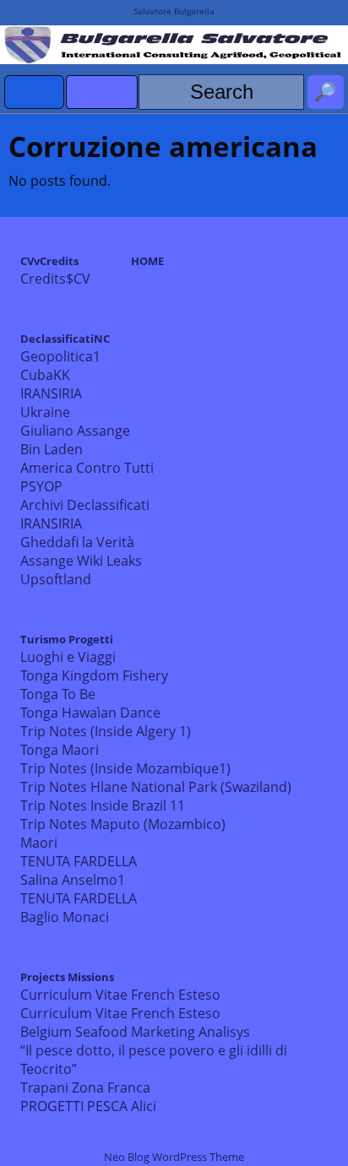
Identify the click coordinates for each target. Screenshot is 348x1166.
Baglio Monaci (64, 917)
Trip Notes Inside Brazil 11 (102, 805)
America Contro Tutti (87, 467)
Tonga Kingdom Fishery (94, 675)
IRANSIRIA (51, 393)
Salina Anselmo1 (72, 879)
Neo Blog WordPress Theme (174, 1156)
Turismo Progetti (66, 639)
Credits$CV (55, 278)
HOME (147, 260)
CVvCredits (49, 260)
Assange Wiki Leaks (81, 560)
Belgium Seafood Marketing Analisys (135, 1031)
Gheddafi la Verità (77, 542)
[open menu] (102, 92)
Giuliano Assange (75, 430)
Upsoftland (55, 579)
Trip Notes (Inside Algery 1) (105, 731)
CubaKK (45, 375)
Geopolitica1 (60, 356)
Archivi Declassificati (85, 505)
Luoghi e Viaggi (68, 657)
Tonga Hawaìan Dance (90, 712)
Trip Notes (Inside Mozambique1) (125, 768)
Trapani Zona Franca (85, 1087)
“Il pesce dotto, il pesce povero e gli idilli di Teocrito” (153, 1059)
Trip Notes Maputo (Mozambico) (123, 824)
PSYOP (41, 486)
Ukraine (45, 412)
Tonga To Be (57, 694)
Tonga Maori (59, 749)
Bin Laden (51, 449)
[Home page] (34, 92)
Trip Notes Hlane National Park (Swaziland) (155, 787)
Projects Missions (67, 976)
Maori (38, 842)
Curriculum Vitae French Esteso (120, 994)
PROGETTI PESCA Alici (88, 1106)
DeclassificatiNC (65, 338)
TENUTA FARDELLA (78, 861)
